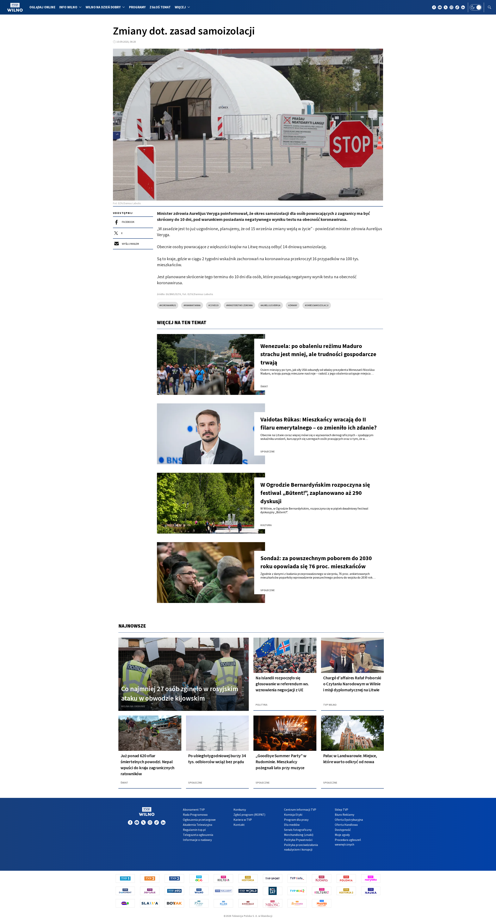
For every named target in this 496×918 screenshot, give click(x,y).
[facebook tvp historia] (130, 822)
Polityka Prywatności (298, 840)
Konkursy (239, 809)
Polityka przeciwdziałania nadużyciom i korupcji (301, 847)
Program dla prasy (296, 820)
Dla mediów (292, 825)
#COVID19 (213, 305)
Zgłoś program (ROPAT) (249, 814)
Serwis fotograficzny (298, 830)
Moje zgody (342, 835)
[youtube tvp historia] (136, 822)
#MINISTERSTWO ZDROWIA (239, 305)
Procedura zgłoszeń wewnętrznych (348, 842)
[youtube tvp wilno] (440, 7)
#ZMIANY (292, 305)
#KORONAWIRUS (167, 305)
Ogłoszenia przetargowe (199, 820)
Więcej (180, 7)
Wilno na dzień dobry (103, 7)
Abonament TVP (194, 809)
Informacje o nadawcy (197, 840)
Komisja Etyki (293, 814)
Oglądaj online (42, 7)
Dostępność (343, 830)
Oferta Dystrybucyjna (349, 820)
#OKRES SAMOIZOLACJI (316, 305)
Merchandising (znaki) (298, 835)
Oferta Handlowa (346, 825)
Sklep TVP (341, 809)
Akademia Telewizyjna (197, 825)
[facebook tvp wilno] (434, 7)
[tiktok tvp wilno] (457, 7)
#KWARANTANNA (192, 305)
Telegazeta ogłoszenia (198, 835)
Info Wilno (68, 7)
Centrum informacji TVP (300, 809)
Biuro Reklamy (344, 814)
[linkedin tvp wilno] (463, 7)
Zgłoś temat (160, 7)
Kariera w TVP (242, 820)
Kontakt (239, 825)
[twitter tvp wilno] (446, 7)
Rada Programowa (195, 814)
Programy (137, 7)
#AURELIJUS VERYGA (270, 305)
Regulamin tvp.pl (194, 830)
